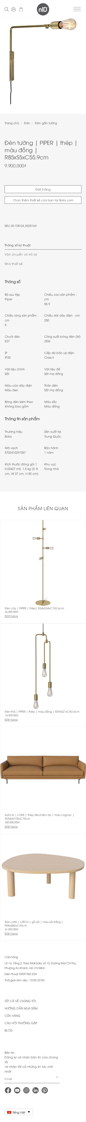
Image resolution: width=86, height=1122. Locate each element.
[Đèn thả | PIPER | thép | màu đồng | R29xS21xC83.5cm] (43, 666)
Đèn (27, 123)
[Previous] (7, 64)
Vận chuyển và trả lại (21, 254)
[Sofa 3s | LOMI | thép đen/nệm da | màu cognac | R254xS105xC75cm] (43, 770)
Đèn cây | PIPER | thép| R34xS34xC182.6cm (34, 608)
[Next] (78, 64)
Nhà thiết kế (13, 264)
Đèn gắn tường (46, 123)
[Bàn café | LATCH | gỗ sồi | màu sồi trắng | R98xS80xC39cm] (43, 877)
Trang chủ (12, 123)
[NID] (43, 9)
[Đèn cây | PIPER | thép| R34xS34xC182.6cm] (43, 563)
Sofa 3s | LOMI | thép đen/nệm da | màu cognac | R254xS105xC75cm (39, 816)
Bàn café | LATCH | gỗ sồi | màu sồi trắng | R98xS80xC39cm (34, 923)
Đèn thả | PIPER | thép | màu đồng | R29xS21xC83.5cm (42, 711)
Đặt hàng (43, 189)
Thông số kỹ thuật (18, 245)
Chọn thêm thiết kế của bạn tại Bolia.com (43, 200)
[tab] (43, 245)
